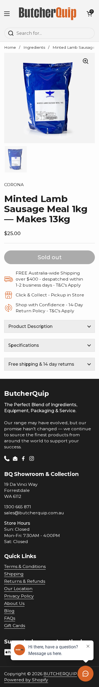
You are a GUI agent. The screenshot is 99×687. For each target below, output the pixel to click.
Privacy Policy (19, 596)
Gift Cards (14, 625)
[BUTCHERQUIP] (48, 14)
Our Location (18, 588)
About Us (14, 603)
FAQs (9, 618)
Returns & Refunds (24, 581)
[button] (89, 13)
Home (10, 47)
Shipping (14, 573)
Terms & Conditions (25, 566)
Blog (9, 610)
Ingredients (34, 47)
